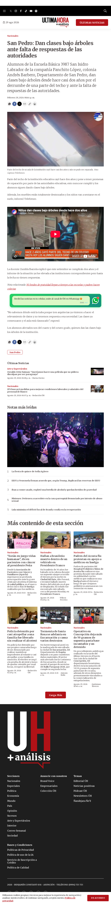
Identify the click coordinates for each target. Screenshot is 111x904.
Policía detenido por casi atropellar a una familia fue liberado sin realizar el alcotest (22, 636)
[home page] (55, 22)
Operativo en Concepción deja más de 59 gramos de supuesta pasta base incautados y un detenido (88, 639)
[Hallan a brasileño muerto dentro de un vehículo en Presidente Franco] (55, 540)
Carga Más (55, 695)
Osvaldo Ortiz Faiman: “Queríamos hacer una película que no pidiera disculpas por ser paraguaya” (42, 373)
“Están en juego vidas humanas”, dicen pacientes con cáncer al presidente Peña (21, 560)
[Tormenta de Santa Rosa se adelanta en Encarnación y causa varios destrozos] (55, 615)
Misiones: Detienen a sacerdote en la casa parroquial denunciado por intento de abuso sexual (57, 499)
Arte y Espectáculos (17, 369)
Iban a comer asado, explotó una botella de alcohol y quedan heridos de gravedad (54, 490)
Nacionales (12, 36)
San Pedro (15, 352)
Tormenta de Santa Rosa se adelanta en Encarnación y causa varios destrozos (53, 636)
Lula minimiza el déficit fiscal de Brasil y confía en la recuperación (46, 509)
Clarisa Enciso (38, 378)
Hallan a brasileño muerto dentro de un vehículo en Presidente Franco (53, 560)
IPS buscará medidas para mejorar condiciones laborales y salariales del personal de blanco (45, 390)
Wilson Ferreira (63, 599)
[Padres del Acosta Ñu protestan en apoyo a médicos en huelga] (89, 540)
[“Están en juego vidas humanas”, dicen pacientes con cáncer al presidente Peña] (22, 540)
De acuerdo (98, 898)
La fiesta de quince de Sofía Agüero (30, 471)
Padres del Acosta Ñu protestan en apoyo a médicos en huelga (87, 559)
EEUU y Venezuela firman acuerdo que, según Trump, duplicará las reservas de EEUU (56, 480)
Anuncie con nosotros (53, 776)
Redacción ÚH (38, 395)
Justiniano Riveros (96, 685)
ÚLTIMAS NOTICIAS (92, 22)
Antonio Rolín (64, 674)
